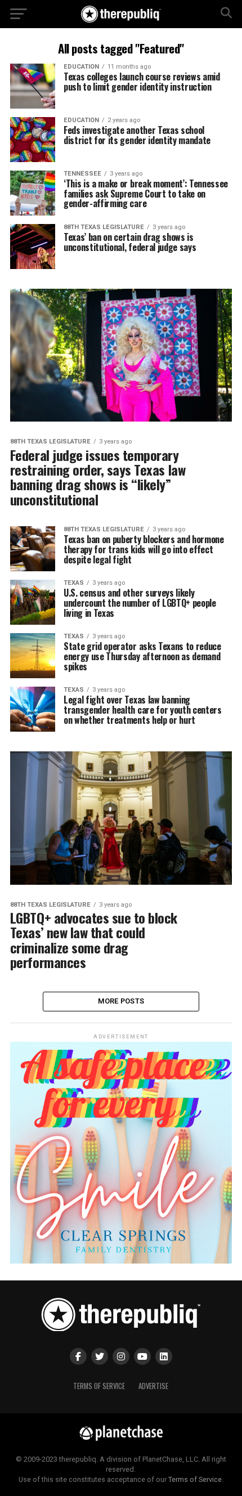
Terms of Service (99, 1386)
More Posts (121, 1001)
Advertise (153, 1386)
